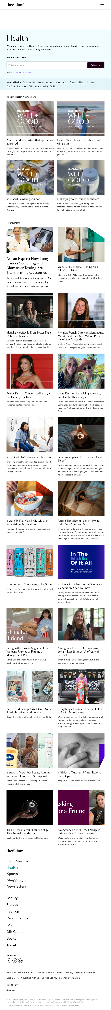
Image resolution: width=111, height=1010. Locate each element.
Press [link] (41, 972)
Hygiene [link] (91, 82)
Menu (101, 4)
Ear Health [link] (22, 86)
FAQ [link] (33, 972)
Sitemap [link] (11, 990)
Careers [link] (50, 972)
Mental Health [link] (41, 86)
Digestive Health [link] (77, 82)
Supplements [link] (38, 82)
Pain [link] (31, 86)
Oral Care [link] (11, 86)
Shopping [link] (15, 880)
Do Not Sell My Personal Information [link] (60, 977)
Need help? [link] (12, 985)
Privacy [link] (69, 972)
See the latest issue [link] (23, 72)
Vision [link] (65, 82)
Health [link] (12, 867)
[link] (15, 4)
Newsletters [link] (16, 886)
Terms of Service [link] (67, 1005)
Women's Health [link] (53, 82)
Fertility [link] (52, 86)
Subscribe (95, 65)
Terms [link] (60, 972)
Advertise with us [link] (30, 977)
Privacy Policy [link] (52, 1005)
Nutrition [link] (27, 82)
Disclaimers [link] (13, 977)
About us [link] (11, 972)
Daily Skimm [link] (17, 861)
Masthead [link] (23, 972)
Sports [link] (12, 874)
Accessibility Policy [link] (85, 972)
